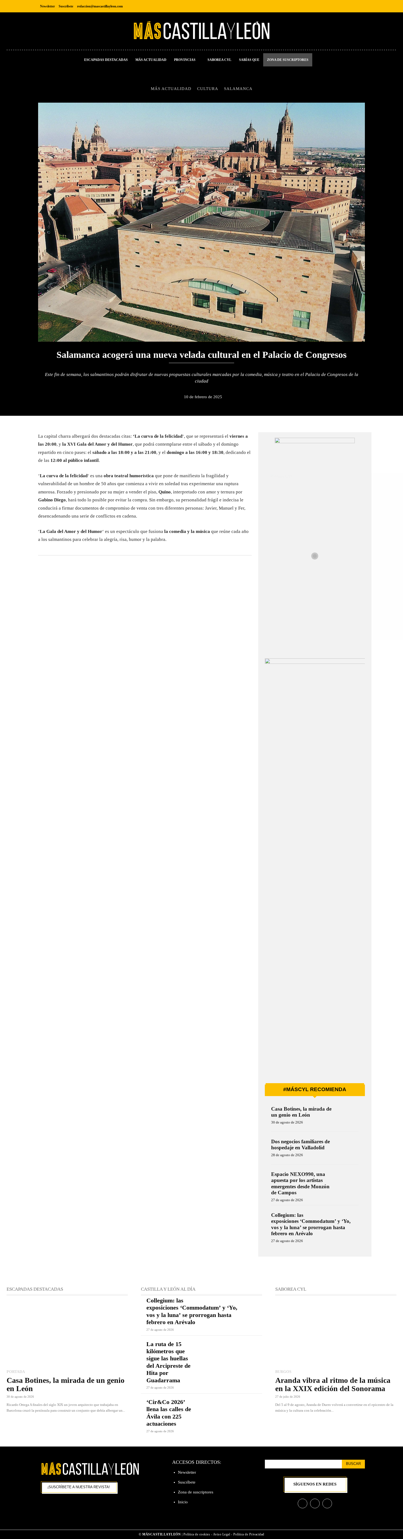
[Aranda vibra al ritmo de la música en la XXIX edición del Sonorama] (335, 1333)
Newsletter (187, 1472)
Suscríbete (186, 1482)
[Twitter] (360, 6)
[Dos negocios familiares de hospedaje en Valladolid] (347, 1149)
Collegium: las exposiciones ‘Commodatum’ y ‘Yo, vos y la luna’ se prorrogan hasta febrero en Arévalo (311, 1224)
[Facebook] (335, 6)
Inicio (183, 1502)
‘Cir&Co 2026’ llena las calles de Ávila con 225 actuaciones (168, 1412)
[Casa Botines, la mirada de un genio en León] (347, 1116)
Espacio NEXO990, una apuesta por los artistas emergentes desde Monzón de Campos (300, 1183)
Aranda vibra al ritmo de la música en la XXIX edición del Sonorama (332, 1384)
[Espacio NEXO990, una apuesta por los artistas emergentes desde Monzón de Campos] (347, 1181)
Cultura (207, 88)
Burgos (283, 1372)
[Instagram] (348, 6)
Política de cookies (196, 1534)
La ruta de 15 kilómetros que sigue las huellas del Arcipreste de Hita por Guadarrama (168, 1362)
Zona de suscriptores (195, 1492)
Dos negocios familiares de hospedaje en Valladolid (300, 1144)
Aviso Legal (222, 1534)
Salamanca (238, 88)
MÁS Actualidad (171, 88)
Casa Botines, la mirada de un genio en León (301, 1112)
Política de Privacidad (248, 1534)
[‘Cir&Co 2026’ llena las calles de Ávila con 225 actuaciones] (232, 1410)
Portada (16, 1372)
